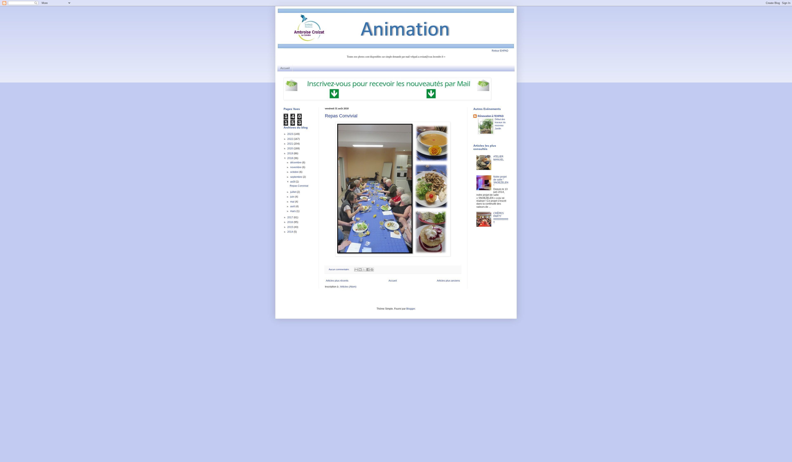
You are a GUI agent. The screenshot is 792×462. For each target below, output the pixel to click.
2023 (290, 134)
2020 (290, 148)
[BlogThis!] (360, 270)
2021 (290, 143)
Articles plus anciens (448, 280)
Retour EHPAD (500, 50)
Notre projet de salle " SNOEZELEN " (500, 181)
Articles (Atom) (348, 286)
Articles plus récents (337, 280)
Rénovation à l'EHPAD (491, 116)
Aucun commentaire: (339, 269)
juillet (293, 192)
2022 (290, 139)
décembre (296, 162)
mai (292, 201)
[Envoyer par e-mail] (356, 270)
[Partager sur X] (364, 270)
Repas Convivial (341, 115)
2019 (290, 153)
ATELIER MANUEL (498, 158)
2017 (290, 217)
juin (292, 196)
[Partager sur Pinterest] (372, 270)
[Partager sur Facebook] (368, 270)
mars (293, 211)
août (293, 181)
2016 (290, 222)
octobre (294, 172)
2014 (290, 231)
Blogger (410, 308)
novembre (296, 167)
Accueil (285, 68)
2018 (290, 158)
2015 (290, 227)
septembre (296, 177)
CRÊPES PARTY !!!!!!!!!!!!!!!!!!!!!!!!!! (500, 218)
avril (293, 206)
